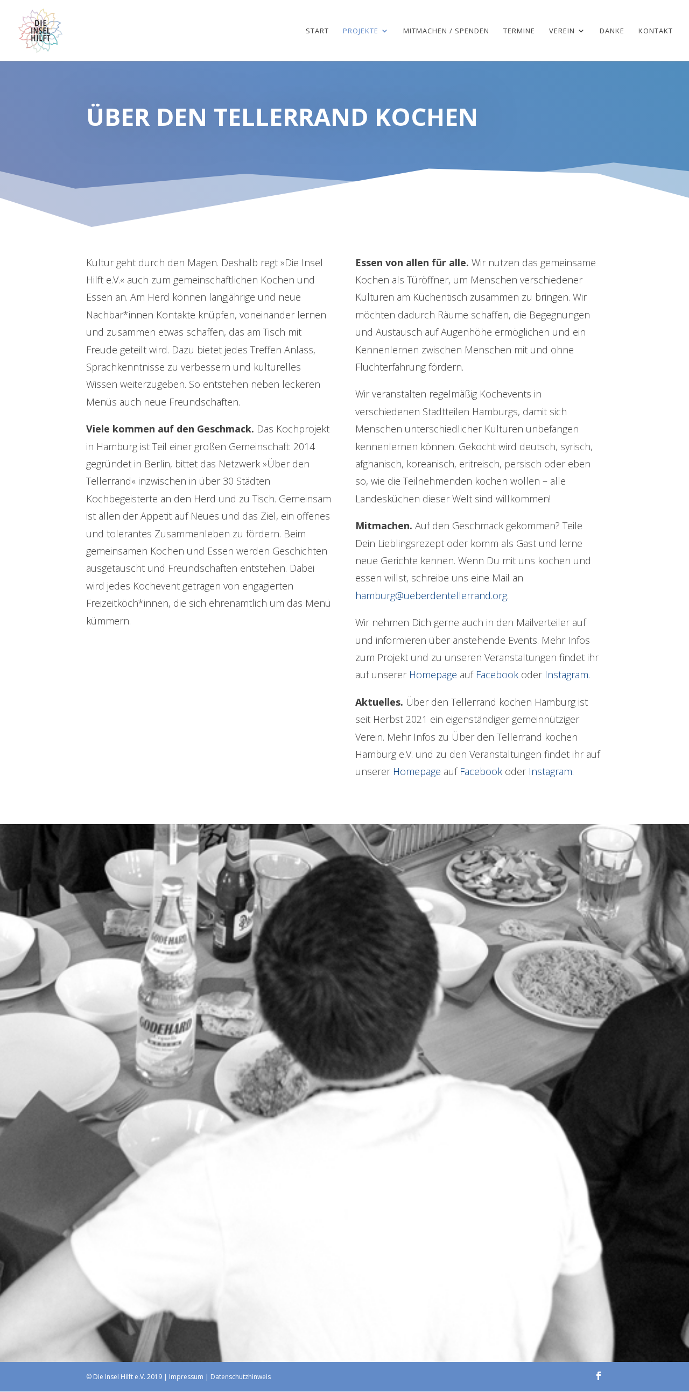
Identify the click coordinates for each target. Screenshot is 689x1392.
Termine (519, 31)
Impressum (186, 1376)
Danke (612, 31)
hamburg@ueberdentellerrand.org (431, 595)
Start (317, 31)
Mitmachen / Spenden (446, 31)
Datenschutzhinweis (240, 1376)
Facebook (497, 674)
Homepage (433, 674)
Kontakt (655, 31)
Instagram (566, 674)
